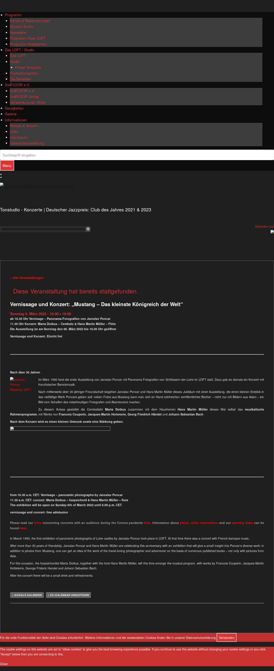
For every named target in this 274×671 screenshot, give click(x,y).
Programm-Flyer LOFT (28, 38)
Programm (13, 14)
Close (4, 664)
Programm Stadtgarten (28, 44)
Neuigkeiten (14, 108)
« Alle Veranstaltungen (27, 277)
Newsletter (18, 32)
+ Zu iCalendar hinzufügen (68, 595)
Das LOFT (18, 55)
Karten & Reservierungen (30, 20)
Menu (7, 165)
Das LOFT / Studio (19, 49)
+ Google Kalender (27, 595)
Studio (15, 61)
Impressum (18, 137)
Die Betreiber (20, 78)
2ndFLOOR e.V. (17, 84)
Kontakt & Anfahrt (24, 125)
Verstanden (226, 637)
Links (14, 131)
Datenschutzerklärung (27, 143)
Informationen (16, 119)
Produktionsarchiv (24, 73)
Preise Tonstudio (28, 67)
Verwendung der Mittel (28, 102)
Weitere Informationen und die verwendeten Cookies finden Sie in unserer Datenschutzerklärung (150, 637)
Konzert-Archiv (21, 26)
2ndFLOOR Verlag (24, 96)
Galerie (10, 113)
